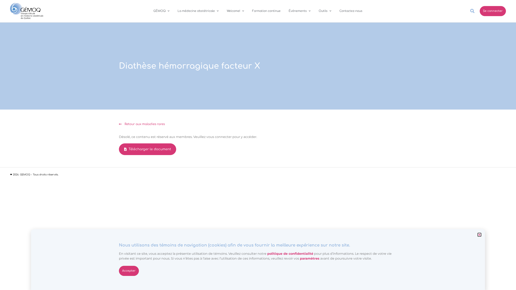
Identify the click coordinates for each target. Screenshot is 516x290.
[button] (479, 234)
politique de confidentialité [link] (290, 254)
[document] (258, 145)
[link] (309, 258)
